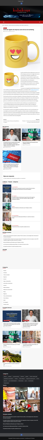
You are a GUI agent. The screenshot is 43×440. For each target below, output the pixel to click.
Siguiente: (31, 121)
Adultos (4, 270)
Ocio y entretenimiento (15, 215)
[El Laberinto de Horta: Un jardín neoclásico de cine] (7, 226)
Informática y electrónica (7, 283)
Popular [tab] (10, 182)
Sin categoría (5, 302)
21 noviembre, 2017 (10, 31)
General (5, 161)
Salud (4, 300)
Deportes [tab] (16, 182)
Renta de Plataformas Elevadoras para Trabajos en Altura (30, 143)
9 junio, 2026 (9, 147)
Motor (5, 139)
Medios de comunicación (7, 289)
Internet (4, 285)
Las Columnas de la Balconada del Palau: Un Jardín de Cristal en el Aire (15, 244)
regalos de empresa (35, 89)
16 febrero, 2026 (9, 366)
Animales (5, 272)
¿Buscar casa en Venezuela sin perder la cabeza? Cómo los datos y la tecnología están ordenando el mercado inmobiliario (23, 189)
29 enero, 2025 (9, 169)
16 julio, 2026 (9, 326)
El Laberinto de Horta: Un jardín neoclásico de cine (21, 226)
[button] (4, 22)
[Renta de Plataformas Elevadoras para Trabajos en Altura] (31, 135)
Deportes (5, 276)
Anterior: (11, 121)
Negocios (5, 28)
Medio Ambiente (6, 287)
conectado (13, 178)
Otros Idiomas (20, 380)
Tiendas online (6, 304)
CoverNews (27, 438)
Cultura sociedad (6, 274)
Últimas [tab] (5, 182)
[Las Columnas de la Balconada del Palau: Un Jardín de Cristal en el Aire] (7, 216)
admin (5, 31)
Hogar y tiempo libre (7, 281)
